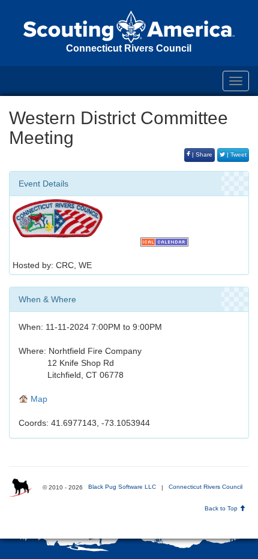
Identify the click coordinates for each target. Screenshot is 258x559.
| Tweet (236, 154)
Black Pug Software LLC (122, 486)
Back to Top (222, 508)
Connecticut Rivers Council (205, 486)
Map (37, 399)
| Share (201, 154)
